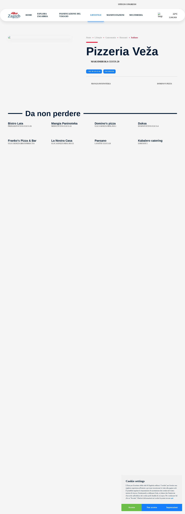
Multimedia (136, 15)
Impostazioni (172, 507)
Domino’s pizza (164, 84)
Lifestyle (95, 15)
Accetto (131, 507)
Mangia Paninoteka (101, 84)
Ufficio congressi (127, 4)
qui (172, 498)
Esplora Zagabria (42, 15)
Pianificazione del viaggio (70, 15)
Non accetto (152, 507)
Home (29, 15)
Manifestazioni (115, 15)
